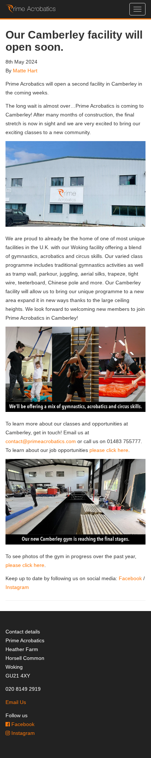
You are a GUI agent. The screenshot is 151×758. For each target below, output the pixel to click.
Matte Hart (25, 70)
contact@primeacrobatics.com (40, 441)
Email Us (15, 702)
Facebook (130, 578)
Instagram (17, 587)
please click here (108, 450)
